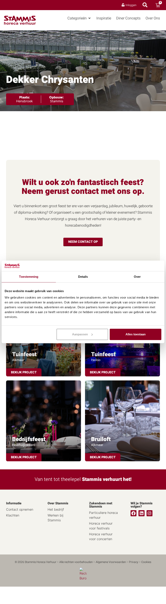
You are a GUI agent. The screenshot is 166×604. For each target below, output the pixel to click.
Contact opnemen (19, 509)
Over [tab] (137, 277)
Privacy (133, 562)
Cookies (146, 562)
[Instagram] (149, 513)
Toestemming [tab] (28, 277)
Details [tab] (83, 277)
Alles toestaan (136, 334)
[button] (79, 18)
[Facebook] (133, 513)
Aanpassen (80, 334)
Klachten (12, 515)
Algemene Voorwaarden (111, 562)
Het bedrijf (56, 509)
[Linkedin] (141, 513)
